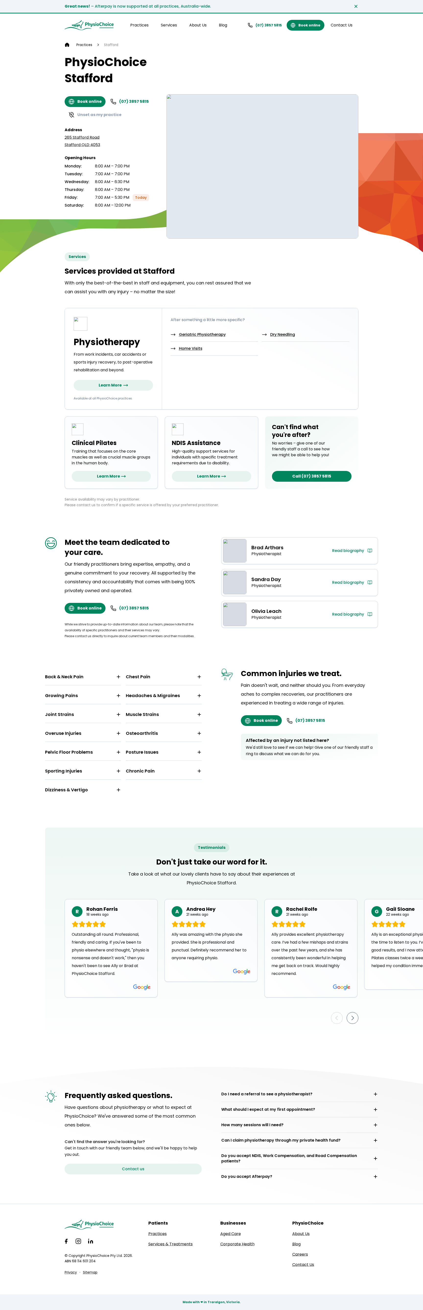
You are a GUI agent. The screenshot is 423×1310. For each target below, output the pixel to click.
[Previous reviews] (337, 1018)
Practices (139, 25)
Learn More (110, 385)
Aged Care (230, 1234)
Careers (300, 1254)
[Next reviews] (352, 1018)
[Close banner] (355, 6)
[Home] (67, 44)
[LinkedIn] (90, 1241)
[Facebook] (66, 1241)
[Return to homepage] (89, 25)
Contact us (133, 1169)
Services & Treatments (170, 1244)
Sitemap (90, 1272)
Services (169, 25)
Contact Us (341, 25)
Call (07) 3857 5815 (311, 476)
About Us (198, 25)
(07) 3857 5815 (269, 25)
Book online (309, 25)
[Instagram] (78, 1241)
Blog (223, 25)
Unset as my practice (99, 114)
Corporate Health (237, 1244)
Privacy (71, 1272)
